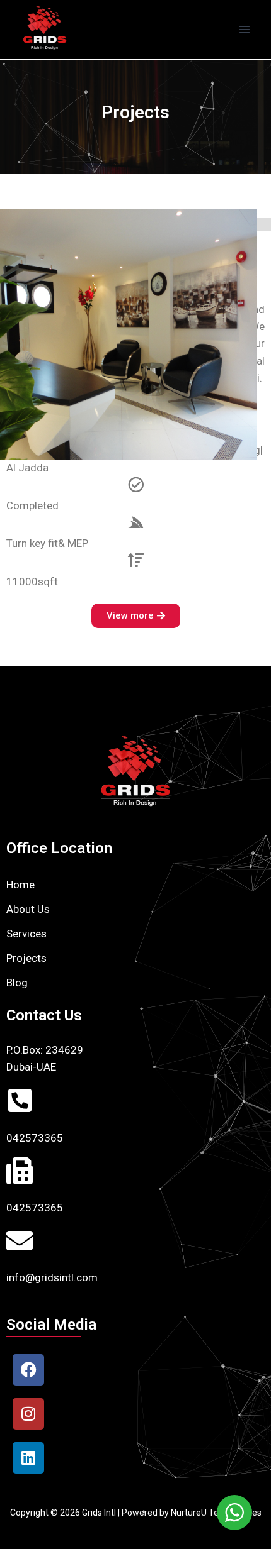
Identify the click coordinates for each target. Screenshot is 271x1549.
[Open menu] (244, 29)
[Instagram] (28, 1414)
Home (20, 884)
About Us (28, 909)
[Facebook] (28, 1370)
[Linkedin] (28, 1458)
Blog (17, 982)
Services (26, 933)
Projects (26, 958)
